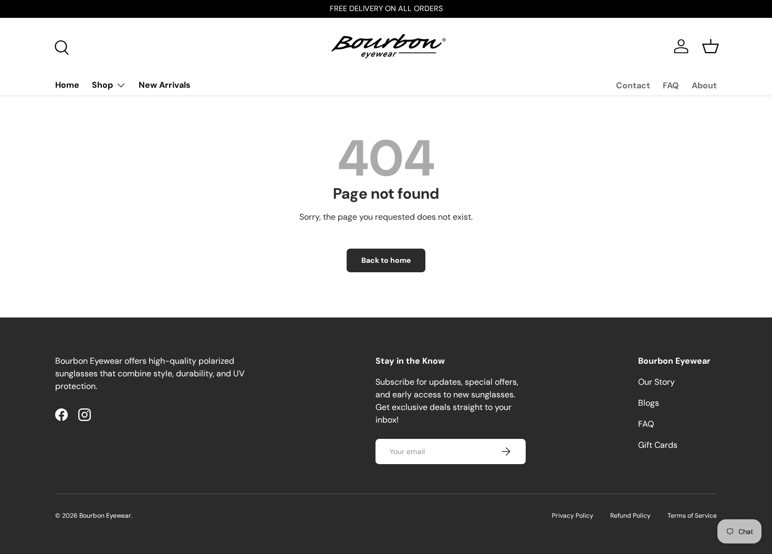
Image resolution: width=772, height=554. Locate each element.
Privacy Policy (572, 515)
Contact (633, 85)
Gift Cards (657, 444)
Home (67, 84)
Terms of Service (692, 515)
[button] (710, 46)
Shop (102, 84)
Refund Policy (630, 515)
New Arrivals (165, 84)
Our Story (656, 381)
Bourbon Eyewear (105, 515)
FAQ (671, 85)
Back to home (386, 260)
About (704, 85)
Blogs (648, 402)
